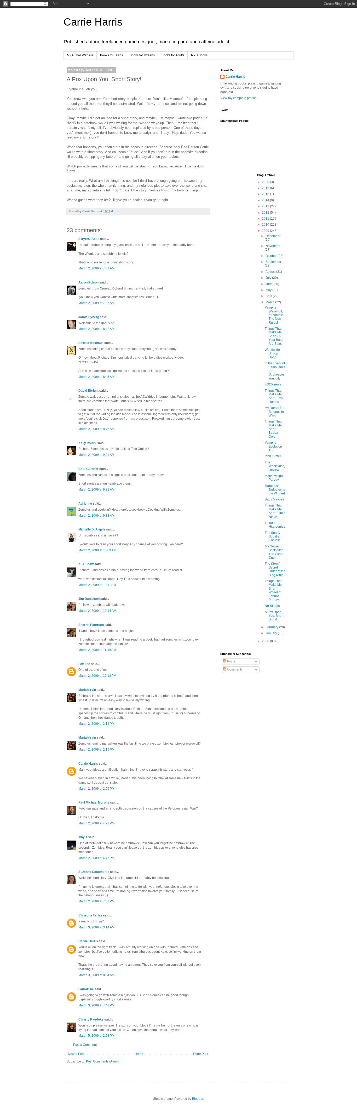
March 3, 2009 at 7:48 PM (96, 1005)
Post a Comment (85, 1045)
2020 (266, 182)
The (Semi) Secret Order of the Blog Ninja (275, 569)
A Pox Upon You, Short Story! (274, 615)
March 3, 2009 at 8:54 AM (96, 975)
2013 (266, 206)
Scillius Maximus (90, 343)
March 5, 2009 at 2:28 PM (96, 1035)
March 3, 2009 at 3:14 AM (96, 927)
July (269, 278)
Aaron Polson (88, 282)
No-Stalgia (272, 606)
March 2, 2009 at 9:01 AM (96, 455)
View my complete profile (238, 98)
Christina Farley (90, 915)
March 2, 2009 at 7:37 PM (96, 901)
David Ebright (88, 391)
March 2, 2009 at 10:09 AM (97, 550)
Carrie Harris (93, 22)
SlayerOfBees (88, 239)
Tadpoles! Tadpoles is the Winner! (275, 489)
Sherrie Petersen (91, 625)
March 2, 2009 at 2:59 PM (96, 788)
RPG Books (199, 55)
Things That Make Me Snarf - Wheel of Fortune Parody (273, 590)
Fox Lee (84, 664)
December (273, 236)
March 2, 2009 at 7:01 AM (96, 268)
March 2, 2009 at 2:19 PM (96, 749)
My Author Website (80, 55)
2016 (266, 188)
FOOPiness (273, 384)
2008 (266, 641)
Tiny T (82, 837)
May (269, 290)
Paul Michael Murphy (93, 802)
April (269, 296)
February (272, 627)
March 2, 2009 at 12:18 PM (97, 676)
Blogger (197, 1099)
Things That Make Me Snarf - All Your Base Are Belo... (274, 336)
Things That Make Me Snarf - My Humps (274, 396)
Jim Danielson (89, 599)
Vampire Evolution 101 (273, 446)
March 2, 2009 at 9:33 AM (96, 515)
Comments (234, 669)
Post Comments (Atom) (102, 1061)
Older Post (200, 1054)
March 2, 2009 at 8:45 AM (96, 377)
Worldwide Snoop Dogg (272, 353)
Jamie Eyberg (88, 317)
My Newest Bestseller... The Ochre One (275, 552)
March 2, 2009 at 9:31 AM (96, 489)
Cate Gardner (88, 469)
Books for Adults (173, 55)
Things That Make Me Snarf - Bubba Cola (273, 429)
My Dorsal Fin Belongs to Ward (274, 411)
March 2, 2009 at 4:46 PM (96, 858)
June (269, 284)
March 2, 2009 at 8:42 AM (96, 329)
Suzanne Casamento (93, 872)
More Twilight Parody (274, 477)
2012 (266, 212)
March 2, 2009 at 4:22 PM (96, 823)
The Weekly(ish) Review (275, 466)
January (272, 633)
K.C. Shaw (86, 564)
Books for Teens (111, 55)
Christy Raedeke (90, 1019)
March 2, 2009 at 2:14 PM (96, 724)
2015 (266, 194)
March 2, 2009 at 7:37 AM (96, 303)
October (272, 256)
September (273, 262)
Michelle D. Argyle (91, 529)
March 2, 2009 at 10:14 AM (97, 611)
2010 (266, 224)
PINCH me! (273, 456)
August (271, 272)
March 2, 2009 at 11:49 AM (97, 650)
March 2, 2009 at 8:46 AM (96, 429)
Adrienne (85, 503)
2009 (266, 231)
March (270, 302)
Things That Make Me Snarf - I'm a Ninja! (275, 511)
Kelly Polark (87, 443)
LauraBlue (86, 989)
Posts (230, 661)
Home (139, 1054)
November (273, 246)
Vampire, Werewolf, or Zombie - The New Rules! (275, 315)
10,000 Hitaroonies (275, 524)
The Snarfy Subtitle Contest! (272, 536)
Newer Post (76, 1054)
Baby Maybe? (274, 499)
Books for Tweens (142, 55)
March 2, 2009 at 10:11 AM (97, 585)
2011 (266, 218)
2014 (266, 200)
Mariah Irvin (87, 690)
